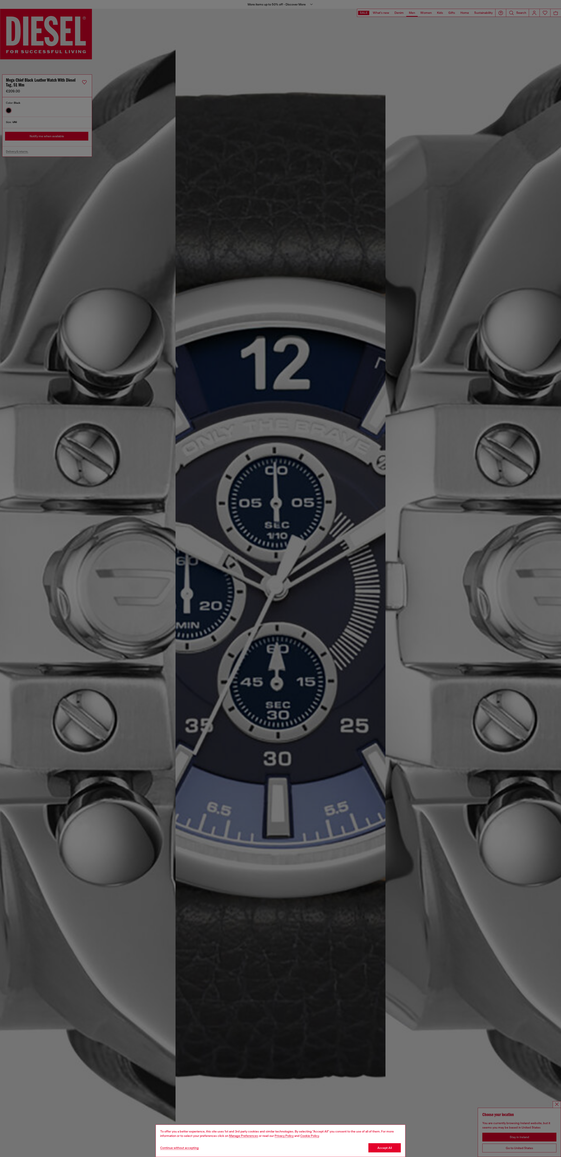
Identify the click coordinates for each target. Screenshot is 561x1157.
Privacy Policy (284, 1136)
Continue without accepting (179, 1148)
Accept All (384, 1148)
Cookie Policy (309, 1136)
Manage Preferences (243, 1136)
